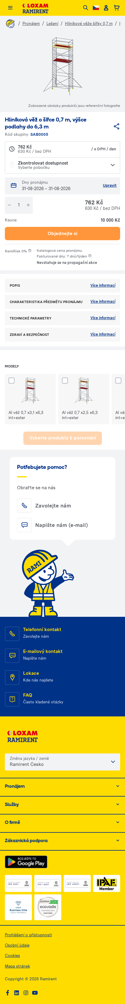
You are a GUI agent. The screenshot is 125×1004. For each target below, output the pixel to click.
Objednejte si (62, 233)
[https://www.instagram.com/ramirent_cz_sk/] (26, 993)
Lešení (52, 23)
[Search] (85, 8)
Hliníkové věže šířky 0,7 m (89, 23)
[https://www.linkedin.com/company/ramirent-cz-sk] (16, 993)
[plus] (28, 205)
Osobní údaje (17, 945)
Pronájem (31, 23)
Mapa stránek (17, 966)
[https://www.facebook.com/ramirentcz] (7, 993)
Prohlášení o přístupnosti (28, 935)
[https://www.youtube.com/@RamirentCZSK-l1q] (35, 993)
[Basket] (116, 8)
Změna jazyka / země (29, 758)
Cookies (12, 955)
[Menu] (10, 8)
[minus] (9, 205)
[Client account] (106, 8)
